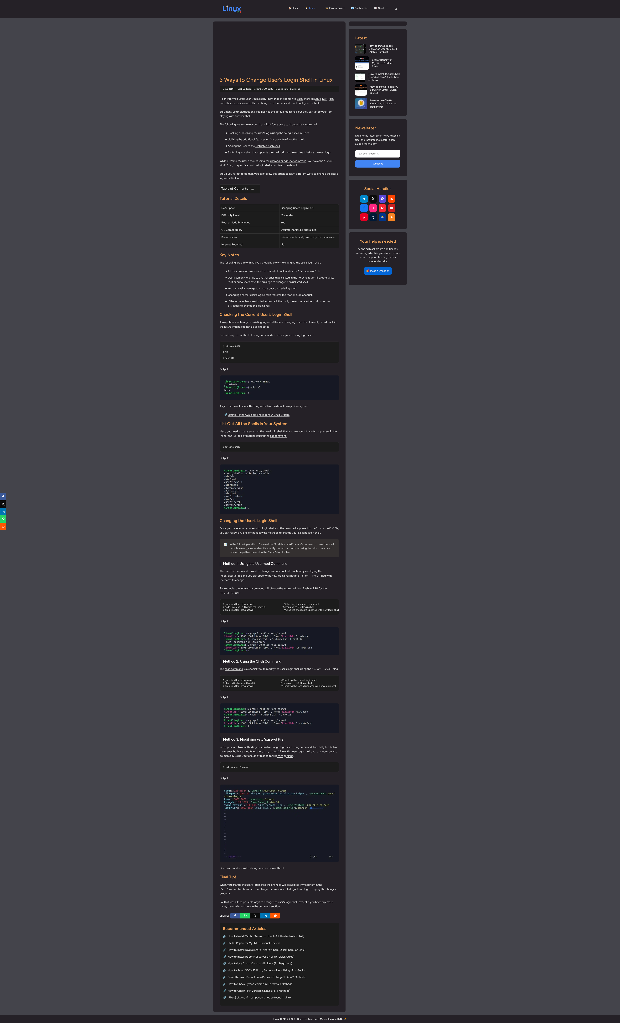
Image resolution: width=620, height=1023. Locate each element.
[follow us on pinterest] (364, 217)
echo (295, 237)
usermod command (236, 571)
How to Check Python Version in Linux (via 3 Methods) (260, 984)
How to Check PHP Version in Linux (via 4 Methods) (259, 990)
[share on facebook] (235, 915)
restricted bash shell (267, 146)
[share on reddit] (275, 915)
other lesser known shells (240, 103)
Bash (300, 98)
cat (301, 237)
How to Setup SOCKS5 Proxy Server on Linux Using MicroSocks (266, 970)
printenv (286, 237)
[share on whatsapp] (245, 915)
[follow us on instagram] (373, 208)
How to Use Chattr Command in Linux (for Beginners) (260, 963)
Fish (331, 98)
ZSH (318, 98)
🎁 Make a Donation (377, 270)
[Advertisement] (279, 52)
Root (224, 222)
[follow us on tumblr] (373, 217)
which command (321, 548)
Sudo (234, 222)
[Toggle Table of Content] (253, 188)
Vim (280, 755)
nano (332, 237)
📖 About (379, 8)
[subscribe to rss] (391, 217)
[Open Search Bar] (396, 9)
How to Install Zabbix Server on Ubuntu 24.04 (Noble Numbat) (266, 936)
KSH (324, 98)
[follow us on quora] (382, 208)
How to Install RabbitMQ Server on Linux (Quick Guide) (261, 956)
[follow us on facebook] (364, 208)
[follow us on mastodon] (382, 199)
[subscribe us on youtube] (391, 208)
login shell (291, 111)
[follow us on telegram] (364, 199)
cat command (278, 435)
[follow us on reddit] (391, 199)
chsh (319, 237)
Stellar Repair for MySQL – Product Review (254, 943)
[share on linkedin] (265, 915)
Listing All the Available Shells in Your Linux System (258, 414)
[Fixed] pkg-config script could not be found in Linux (259, 997)
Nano (289, 755)
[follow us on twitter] (373, 199)
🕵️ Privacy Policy (335, 8)
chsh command (234, 668)
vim (325, 237)
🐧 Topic (310, 8)
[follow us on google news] (382, 217)
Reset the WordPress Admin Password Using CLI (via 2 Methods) (267, 977)
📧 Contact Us (359, 8)
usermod (310, 237)
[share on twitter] (255, 915)
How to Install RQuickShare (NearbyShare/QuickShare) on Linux (266, 949)
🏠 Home (293, 8)
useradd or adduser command (288, 161)
